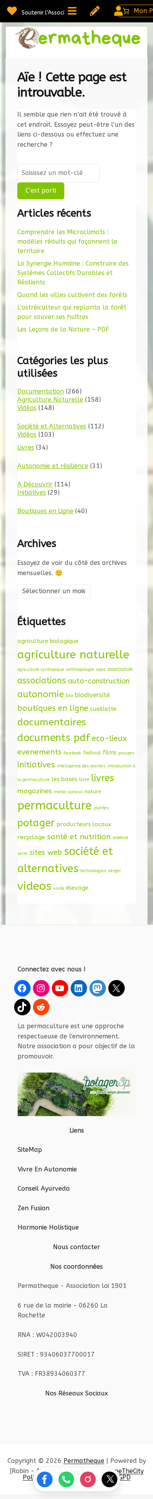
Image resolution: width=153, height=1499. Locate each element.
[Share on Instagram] (88, 1479)
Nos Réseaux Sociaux (76, 1393)
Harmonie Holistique (48, 1227)
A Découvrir (35, 484)
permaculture (54, 805)
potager (36, 823)
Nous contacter (76, 1247)
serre (22, 853)
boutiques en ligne (52, 708)
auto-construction (98, 681)
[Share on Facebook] (45, 1479)
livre (84, 779)
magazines (34, 791)
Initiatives (31, 492)
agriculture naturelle (73, 654)
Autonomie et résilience (52, 466)
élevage (77, 887)
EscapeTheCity (122, 1471)
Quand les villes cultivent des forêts (72, 295)
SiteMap (30, 1149)
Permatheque (84, 1460)
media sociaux (68, 791)
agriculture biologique (47, 641)
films (110, 752)
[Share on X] (109, 1479)
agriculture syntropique (40, 669)
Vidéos (26, 408)
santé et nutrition (79, 836)
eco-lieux (109, 738)
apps (101, 669)
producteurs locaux (83, 824)
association (120, 669)
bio (69, 695)
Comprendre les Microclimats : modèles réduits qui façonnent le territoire (67, 241)
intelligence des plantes (81, 766)
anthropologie (80, 669)
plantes (101, 808)
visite (58, 888)
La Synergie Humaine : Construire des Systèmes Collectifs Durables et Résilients (73, 273)
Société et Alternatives (51, 426)
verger (114, 870)
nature (92, 791)
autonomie (40, 694)
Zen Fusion (33, 1208)
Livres (25, 447)
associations (41, 681)
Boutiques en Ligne (45, 511)
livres (102, 777)
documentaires (51, 722)
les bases (64, 779)
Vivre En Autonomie (47, 1169)
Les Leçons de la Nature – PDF (63, 329)
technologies (93, 870)
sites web (45, 852)
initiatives (36, 764)
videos (34, 886)
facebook (72, 753)
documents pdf (53, 738)
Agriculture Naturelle (50, 399)
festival (92, 753)
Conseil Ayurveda (44, 1188)
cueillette (103, 708)
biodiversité (92, 695)
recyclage (31, 837)
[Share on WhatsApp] (66, 1479)
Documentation (40, 391)
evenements (39, 751)
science (120, 837)
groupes (126, 753)
